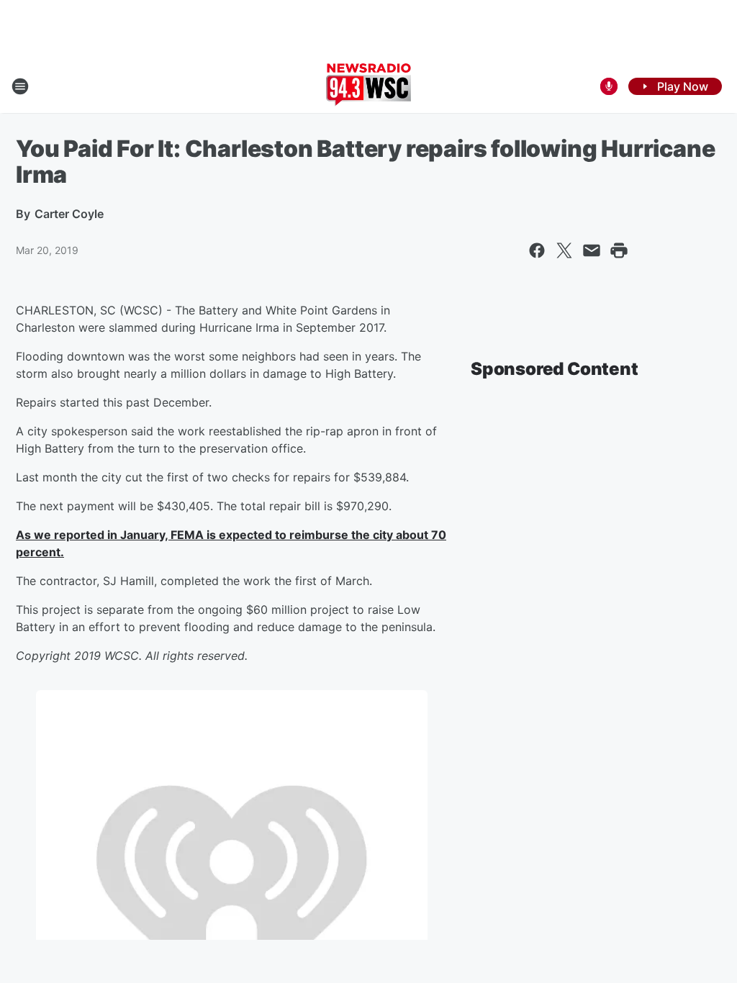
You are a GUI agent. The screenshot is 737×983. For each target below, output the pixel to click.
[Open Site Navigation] (20, 86)
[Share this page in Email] (592, 250)
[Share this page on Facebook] (537, 250)
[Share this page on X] (564, 250)
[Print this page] (619, 250)
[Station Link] (368, 86)
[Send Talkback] (609, 86)
